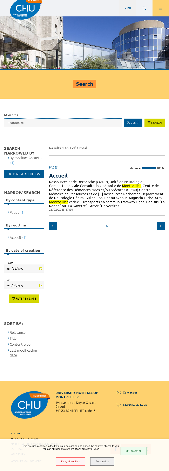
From (10, 262)
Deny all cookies (70, 461)
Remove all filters (26, 174)
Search (156, 122)
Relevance (18, 332)
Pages (14, 212)
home (16, 433)
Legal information (25, 438)
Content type (20, 344)
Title (13, 338)
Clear (135, 122)
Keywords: (11, 115)
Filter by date (26, 298)
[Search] (144, 8)
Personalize (102, 461)
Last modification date (23, 352)
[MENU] (161, 8)
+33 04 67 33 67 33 (135, 404)
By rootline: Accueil (25, 158)
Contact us (130, 392)
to (8, 279)
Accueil (58, 176)
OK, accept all (133, 451)
